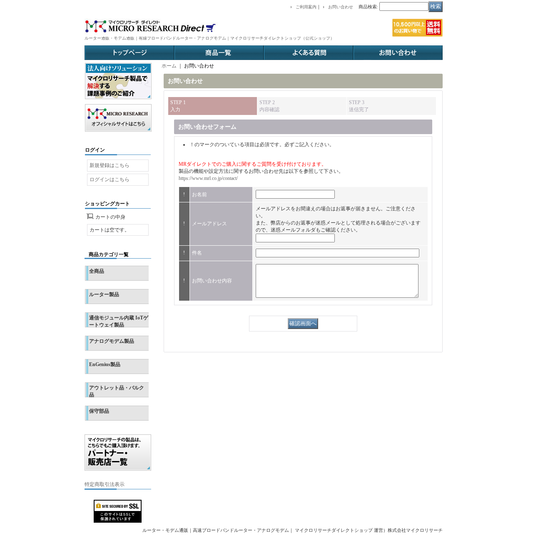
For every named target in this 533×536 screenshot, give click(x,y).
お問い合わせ (398, 52)
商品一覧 (219, 52)
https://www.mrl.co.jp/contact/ (208, 178)
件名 (197, 253)
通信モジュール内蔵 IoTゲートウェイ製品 (118, 321)
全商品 (96, 271)
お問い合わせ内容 (212, 281)
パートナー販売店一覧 (118, 452)
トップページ (129, 52)
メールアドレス (209, 224)
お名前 (199, 194)
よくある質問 (308, 52)
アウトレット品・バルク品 (116, 391)
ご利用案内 (306, 7)
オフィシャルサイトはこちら (118, 118)
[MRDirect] (264, 28)
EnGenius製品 (104, 364)
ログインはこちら (110, 179)
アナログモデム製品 (111, 341)
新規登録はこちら (110, 165)
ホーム (169, 66)
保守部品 (99, 411)
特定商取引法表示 (105, 484)
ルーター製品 (104, 294)
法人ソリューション (118, 81)
